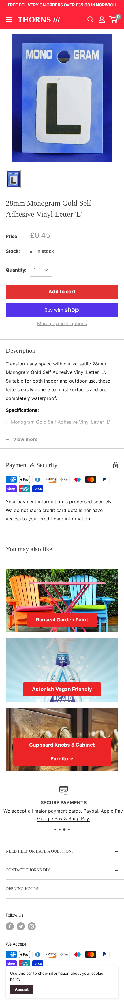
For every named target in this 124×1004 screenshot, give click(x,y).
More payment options (62, 323)
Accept (22, 989)
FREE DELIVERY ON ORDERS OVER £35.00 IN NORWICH (62, 4)
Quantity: (16, 270)
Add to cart (62, 292)
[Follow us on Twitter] (21, 926)
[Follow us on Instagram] (32, 926)
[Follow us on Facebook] (10, 926)
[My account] (102, 19)
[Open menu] (9, 19)
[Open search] (90, 19)
